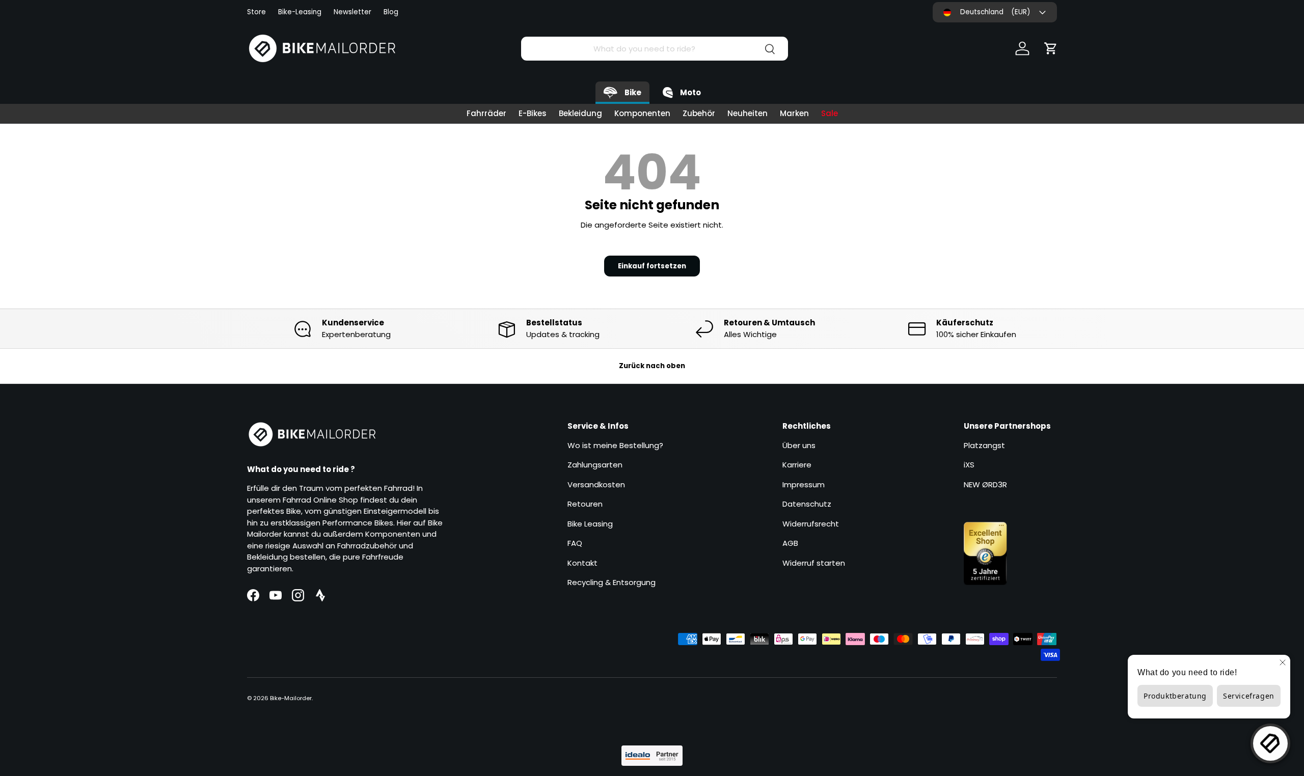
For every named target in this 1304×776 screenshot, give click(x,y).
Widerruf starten (813, 563)
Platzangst (984, 445)
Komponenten (642, 113)
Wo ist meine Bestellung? (615, 445)
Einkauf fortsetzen (652, 266)
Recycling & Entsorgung (611, 582)
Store (256, 12)
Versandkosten (596, 484)
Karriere (796, 464)
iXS (969, 464)
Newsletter (352, 12)
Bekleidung (580, 113)
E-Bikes (533, 113)
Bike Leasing (590, 523)
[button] (1051, 48)
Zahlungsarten (594, 464)
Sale (829, 113)
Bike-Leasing (299, 12)
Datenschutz (806, 503)
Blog (391, 12)
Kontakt (582, 563)
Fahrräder (486, 113)
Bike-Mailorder (291, 698)
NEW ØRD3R (985, 484)
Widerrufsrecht (810, 523)
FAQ (574, 543)
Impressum (803, 484)
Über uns (799, 445)
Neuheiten (747, 113)
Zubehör (699, 113)
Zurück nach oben (652, 366)
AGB (790, 543)
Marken (794, 113)
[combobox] (654, 49)
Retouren (585, 503)
